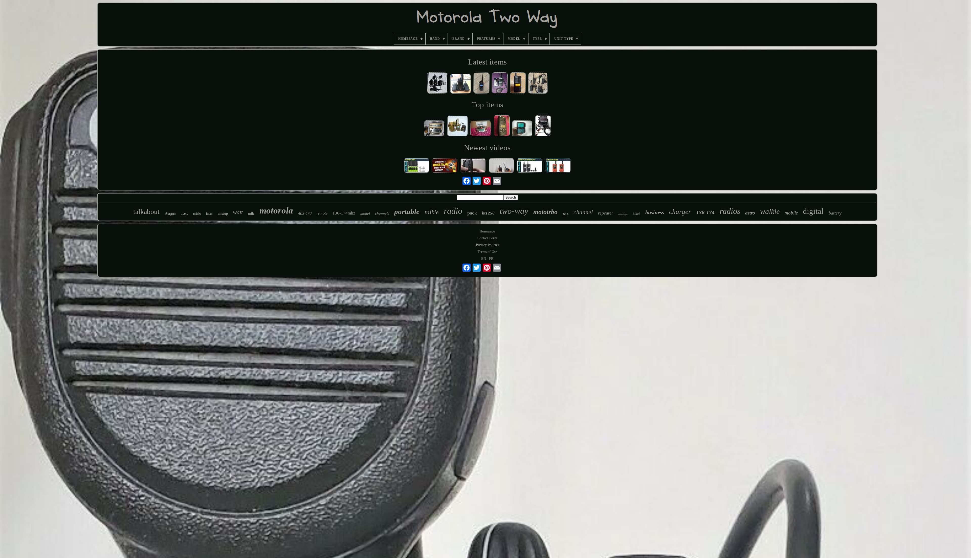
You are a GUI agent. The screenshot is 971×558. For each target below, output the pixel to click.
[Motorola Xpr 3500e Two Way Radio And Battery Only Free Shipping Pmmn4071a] (499, 83)
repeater (605, 213)
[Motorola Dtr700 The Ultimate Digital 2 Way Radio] (529, 166)
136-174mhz (344, 213)
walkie (770, 211)
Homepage (487, 231)
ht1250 (488, 213)
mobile (791, 213)
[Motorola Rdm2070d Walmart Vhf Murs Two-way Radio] (501, 126)
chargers (170, 214)
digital (813, 211)
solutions (623, 214)
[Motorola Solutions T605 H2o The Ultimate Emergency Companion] (558, 166)
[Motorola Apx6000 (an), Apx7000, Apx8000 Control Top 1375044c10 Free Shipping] (481, 129)
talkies (197, 214)
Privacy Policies (487, 245)
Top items (487, 104)
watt (238, 212)
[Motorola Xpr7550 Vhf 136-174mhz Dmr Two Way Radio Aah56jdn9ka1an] (481, 83)
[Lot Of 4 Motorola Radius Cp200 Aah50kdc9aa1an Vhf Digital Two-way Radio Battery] (537, 83)
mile (251, 214)
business (654, 212)
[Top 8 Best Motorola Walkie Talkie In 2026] (444, 166)
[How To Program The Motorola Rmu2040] (473, 166)
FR (491, 259)
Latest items (487, 61)
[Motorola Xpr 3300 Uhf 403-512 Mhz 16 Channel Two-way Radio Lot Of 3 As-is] (461, 84)
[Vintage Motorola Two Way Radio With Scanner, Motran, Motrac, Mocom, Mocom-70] (434, 129)
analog (223, 214)
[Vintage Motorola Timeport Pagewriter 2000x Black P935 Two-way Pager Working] (522, 129)
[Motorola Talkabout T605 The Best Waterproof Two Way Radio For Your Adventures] (416, 166)
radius (184, 214)
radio (453, 211)
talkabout (146, 212)
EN (483, 259)
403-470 (305, 213)
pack (472, 213)
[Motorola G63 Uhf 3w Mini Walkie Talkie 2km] (501, 166)
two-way (514, 211)
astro (750, 213)
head (209, 214)
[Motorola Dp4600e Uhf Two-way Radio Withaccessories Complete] (437, 83)
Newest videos (487, 147)
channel (583, 212)
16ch (565, 214)
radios (730, 211)
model (365, 213)
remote (322, 213)
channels (382, 213)
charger (680, 212)
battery (835, 213)
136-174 (705, 212)
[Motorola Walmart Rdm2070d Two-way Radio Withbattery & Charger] (517, 83)
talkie (432, 212)
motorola (276, 211)
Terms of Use (487, 252)
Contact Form (487, 238)
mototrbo (545, 212)
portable (407, 211)
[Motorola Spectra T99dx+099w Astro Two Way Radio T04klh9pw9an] (543, 126)
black (636, 214)
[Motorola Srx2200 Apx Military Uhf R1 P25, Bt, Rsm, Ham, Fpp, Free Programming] (458, 126)
